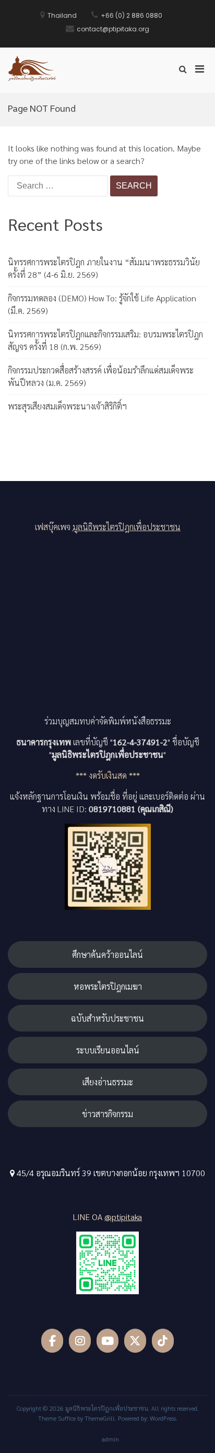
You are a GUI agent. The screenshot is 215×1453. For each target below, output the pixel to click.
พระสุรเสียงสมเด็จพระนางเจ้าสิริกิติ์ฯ (67, 406)
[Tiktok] (163, 1341)
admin (110, 1439)
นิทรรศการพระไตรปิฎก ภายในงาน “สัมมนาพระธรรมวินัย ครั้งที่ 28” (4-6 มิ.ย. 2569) (104, 268)
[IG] (80, 1341)
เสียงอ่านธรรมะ (107, 1081)
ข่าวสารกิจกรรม (107, 1113)
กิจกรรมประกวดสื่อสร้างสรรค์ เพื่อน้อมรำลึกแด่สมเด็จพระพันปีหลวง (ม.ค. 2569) (101, 376)
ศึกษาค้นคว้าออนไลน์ (107, 954)
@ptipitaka (123, 1216)
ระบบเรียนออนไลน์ (107, 1050)
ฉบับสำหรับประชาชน (107, 1018)
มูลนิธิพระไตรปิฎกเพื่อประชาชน (127, 526)
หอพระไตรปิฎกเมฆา (108, 986)
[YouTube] (108, 1341)
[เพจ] (52, 1341)
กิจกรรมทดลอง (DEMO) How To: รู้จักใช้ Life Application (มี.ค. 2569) (102, 304)
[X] (135, 1341)
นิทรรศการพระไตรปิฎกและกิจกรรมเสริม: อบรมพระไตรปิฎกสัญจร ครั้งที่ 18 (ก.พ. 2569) (105, 340)
